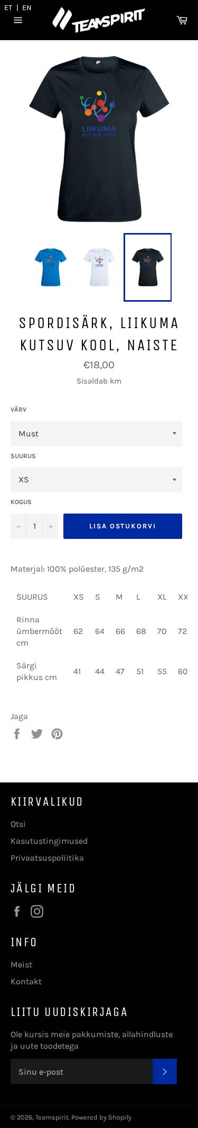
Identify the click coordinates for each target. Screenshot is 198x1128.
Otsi (18, 824)
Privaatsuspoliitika (47, 858)
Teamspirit (52, 1117)
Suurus (23, 456)
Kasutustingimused (49, 841)
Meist (21, 964)
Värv (18, 409)
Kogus (21, 502)
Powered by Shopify (101, 1117)
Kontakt (26, 981)
